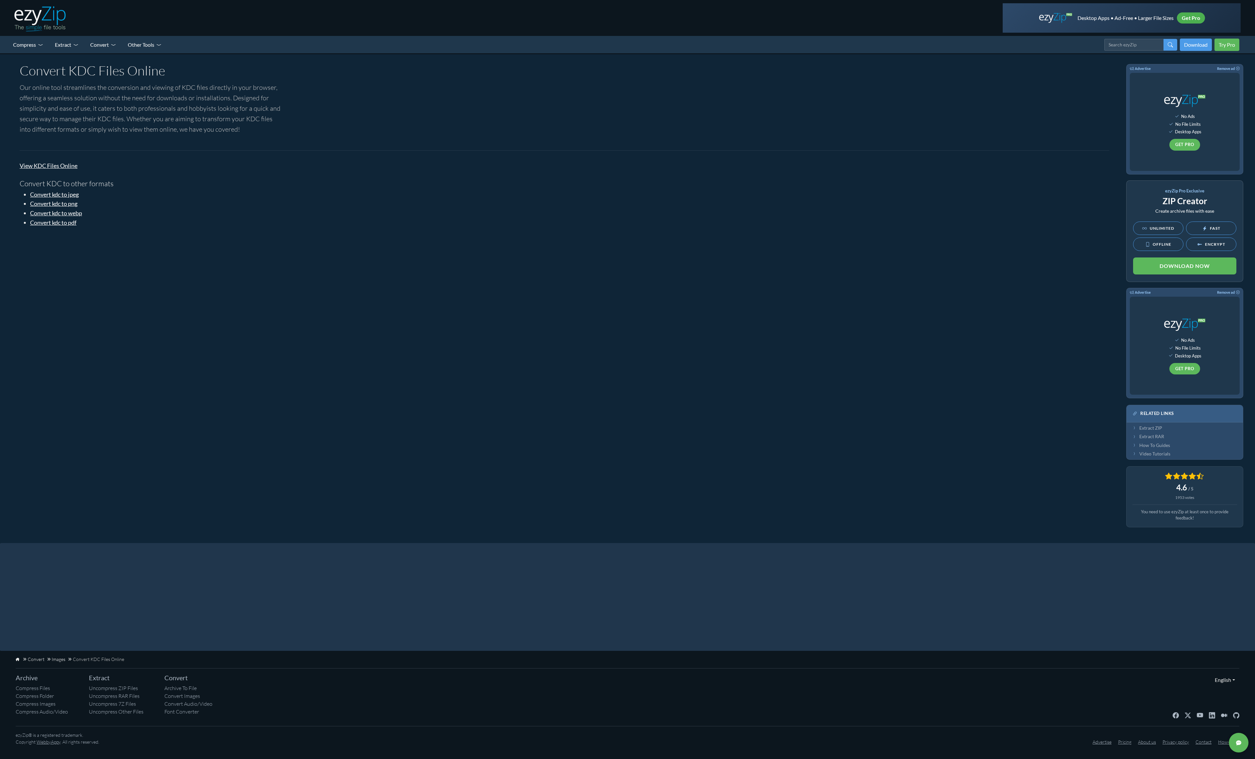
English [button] (1221, 680)
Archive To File (180, 688)
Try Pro (1227, 44)
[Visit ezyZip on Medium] (1224, 715)
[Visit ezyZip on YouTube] (1200, 715)
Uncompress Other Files (116, 711)
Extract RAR (1151, 436)
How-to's (1227, 742)
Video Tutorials (1154, 453)
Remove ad (1226, 68)
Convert (99, 44)
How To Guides (1154, 445)
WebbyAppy (48, 742)
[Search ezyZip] (1170, 45)
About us (1147, 742)
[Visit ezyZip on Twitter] (1188, 715)
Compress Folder (35, 696)
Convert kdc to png (53, 203)
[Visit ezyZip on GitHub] (1236, 715)
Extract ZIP (1150, 428)
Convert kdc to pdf (53, 222)
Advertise (1143, 68)
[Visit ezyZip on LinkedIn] (1212, 715)
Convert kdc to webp (56, 213)
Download (1196, 44)
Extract (63, 44)
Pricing (1124, 742)
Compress (24, 44)
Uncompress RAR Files (114, 696)
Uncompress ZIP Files (113, 688)
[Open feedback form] (1238, 742)
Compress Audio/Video (42, 711)
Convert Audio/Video (188, 704)
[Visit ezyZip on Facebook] (1176, 715)
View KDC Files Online (48, 165)
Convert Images (182, 696)
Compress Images (36, 704)
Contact (1204, 742)
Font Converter (181, 711)
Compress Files (33, 688)
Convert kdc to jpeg (54, 194)
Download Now (1185, 266)
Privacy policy (1176, 742)
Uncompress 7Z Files (112, 704)
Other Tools (141, 44)
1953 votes (1184, 497)
